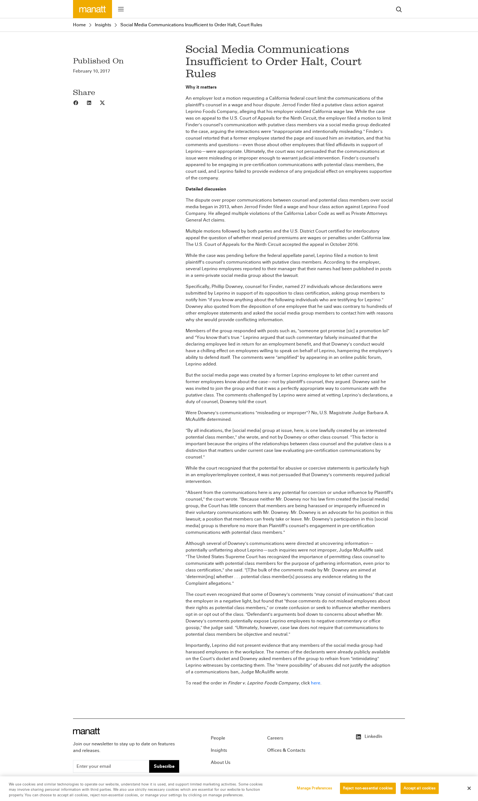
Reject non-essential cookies (368, 788)
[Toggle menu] (121, 9)
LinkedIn (372, 736)
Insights (103, 24)
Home (79, 24)
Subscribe (164, 766)
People (218, 738)
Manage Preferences (314, 788)
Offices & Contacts (286, 750)
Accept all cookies (419, 788)
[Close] (469, 788)
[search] (399, 9)
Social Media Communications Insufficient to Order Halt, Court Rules (191, 24)
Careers (275, 738)
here (315, 683)
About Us (220, 762)
